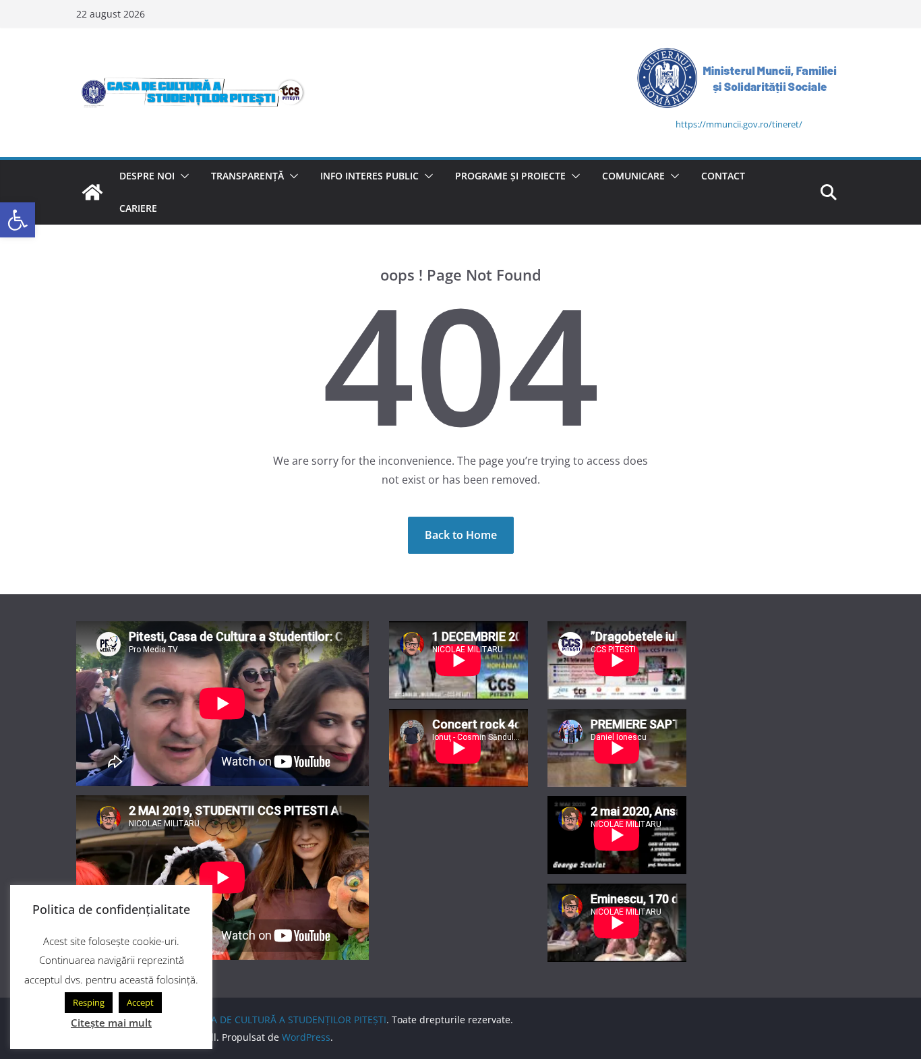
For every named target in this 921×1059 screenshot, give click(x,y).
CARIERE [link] (138, 208)
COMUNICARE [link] (633, 175)
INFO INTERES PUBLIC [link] (369, 175)
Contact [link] (723, 175)
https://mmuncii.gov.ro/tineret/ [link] (739, 124)
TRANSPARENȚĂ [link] (247, 175)
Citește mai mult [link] (111, 1022)
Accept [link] (140, 1002)
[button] (182, 176)
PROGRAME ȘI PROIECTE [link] (510, 175)
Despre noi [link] (147, 175)
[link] (17, 219)
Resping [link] (89, 1002)
